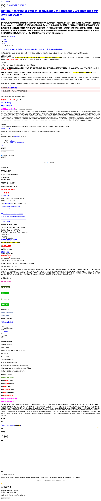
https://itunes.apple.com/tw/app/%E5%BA (13, 214)
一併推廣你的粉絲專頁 (5, 315)
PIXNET (39, 480)
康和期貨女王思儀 (5, 128)
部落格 (5, 41)
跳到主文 (3, 19)
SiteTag (98, 427)
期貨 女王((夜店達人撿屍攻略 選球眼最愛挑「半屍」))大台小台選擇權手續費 (33, 49)
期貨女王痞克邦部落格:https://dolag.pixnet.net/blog (13, 96)
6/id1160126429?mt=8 (6, 221)
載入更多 (3, 148)
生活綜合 (12, 141)
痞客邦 (16, 136)
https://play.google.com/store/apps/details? (10, 206)
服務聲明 (64, 480)
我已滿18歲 (3, 498)
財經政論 (12, 36)
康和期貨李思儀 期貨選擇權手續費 (7, 312)
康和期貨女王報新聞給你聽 (17, 142)
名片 (5, 43)
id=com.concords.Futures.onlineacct (9, 208)
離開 (8, 498)
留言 (19, 136)
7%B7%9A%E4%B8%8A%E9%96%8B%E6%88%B (13, 219)
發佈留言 (3, 157)
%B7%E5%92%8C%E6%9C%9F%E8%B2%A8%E (13, 216)
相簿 (5, 39)
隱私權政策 (58, 480)
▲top (2, 145)
